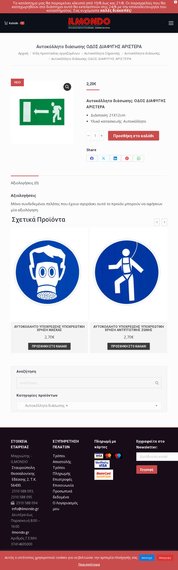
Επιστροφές (62, 479)
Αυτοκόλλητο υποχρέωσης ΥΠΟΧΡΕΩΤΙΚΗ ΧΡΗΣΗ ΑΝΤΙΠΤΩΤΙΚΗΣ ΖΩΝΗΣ (128, 328)
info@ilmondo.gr (25, 508)
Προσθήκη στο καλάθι (133, 136)
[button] (67, 87)
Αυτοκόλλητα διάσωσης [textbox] (44, 405)
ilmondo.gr (20, 532)
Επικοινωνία (63, 485)
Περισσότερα (89, 564)
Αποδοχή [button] (147, 557)
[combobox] (89, 405)
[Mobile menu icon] (171, 23)
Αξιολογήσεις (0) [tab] (25, 182)
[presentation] (157, 222)
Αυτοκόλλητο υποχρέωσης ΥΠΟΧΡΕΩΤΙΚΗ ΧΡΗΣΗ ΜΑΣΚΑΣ (49, 328)
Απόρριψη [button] (165, 557)
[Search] (157, 383)
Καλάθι (16, 23)
